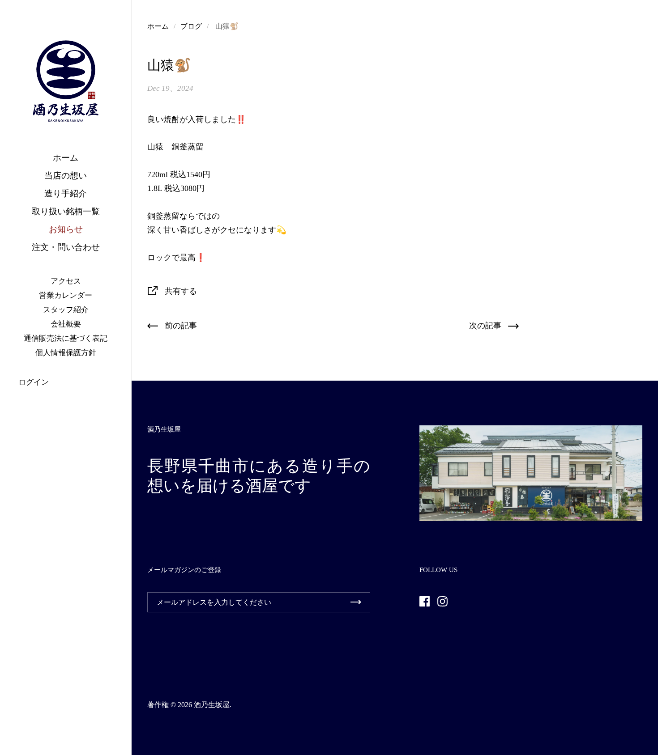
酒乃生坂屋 (212, 704)
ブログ (191, 26)
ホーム (158, 26)
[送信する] (355, 602)
